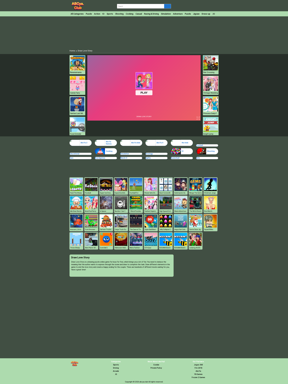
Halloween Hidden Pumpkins (125, 248)
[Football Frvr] (136, 190)
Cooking (129, 14)
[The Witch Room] (195, 209)
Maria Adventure (180, 211)
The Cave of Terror (136, 229)
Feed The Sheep (76, 193)
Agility (148, 158)
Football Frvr (134, 193)
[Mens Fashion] (136, 245)
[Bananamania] (77, 70)
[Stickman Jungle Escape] (210, 190)
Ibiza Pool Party (90, 211)
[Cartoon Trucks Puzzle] (106, 227)
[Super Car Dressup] (106, 190)
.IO (213, 14)
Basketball (175, 158)
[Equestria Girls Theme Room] (121, 190)
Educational (74, 154)
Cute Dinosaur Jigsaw (93, 229)
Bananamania (75, 72)
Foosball (88, 193)
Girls (198, 158)
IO (103, 14)
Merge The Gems (195, 193)
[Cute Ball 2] (106, 245)
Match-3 (123, 158)
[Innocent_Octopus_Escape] (76, 227)
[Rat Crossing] (210, 70)
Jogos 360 (198, 365)
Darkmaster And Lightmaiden (185, 193)
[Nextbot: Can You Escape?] (121, 209)
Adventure (178, 14)
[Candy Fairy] (77, 90)
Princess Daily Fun (210, 113)
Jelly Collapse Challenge (168, 229)
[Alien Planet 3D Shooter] (91, 245)
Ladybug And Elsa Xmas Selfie (200, 248)
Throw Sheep (75, 248)
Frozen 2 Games (198, 377)
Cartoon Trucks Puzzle (108, 229)
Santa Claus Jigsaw (196, 229)
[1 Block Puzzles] (136, 209)
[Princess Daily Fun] (210, 111)
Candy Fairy (75, 93)
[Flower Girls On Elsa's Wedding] (151, 190)
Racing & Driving (151, 14)
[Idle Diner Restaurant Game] (76, 209)
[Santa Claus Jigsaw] (195, 227)
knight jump (208, 134)
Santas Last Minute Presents (77, 113)
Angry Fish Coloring (181, 229)
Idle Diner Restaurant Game (80, 211)
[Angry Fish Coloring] (180, 227)
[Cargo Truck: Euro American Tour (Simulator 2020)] (121, 227)
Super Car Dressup (106, 193)
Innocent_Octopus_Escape (80, 229)
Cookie (156, 365)
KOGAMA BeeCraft (166, 248)
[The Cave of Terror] (136, 227)
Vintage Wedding (210, 93)
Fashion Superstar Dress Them (156, 211)
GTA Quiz (148, 248)
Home (72, 51)
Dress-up (206, 14)
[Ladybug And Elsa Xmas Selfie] (195, 245)
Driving (116, 368)
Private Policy (156, 368)
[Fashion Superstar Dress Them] (151, 209)
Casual (139, 14)
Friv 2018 (198, 368)
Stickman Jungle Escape (213, 193)
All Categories (77, 14)
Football (199, 145)
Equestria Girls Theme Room (125, 193)
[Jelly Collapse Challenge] (166, 227)
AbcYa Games (109, 143)
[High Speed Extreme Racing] (166, 209)
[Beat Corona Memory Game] (166, 190)
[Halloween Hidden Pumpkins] (121, 245)
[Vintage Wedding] (210, 90)
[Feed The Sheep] (76, 190)
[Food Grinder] (77, 131)
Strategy (149, 154)
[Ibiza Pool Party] (91, 209)
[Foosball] (91, 190)
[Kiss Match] (210, 209)
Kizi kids (185, 143)
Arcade (116, 371)
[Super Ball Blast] (151, 227)
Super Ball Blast (150, 229)
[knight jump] (210, 131)
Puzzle (89, 14)
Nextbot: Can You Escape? (124, 211)
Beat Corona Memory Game (169, 193)
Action (97, 14)
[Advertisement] (144, 33)
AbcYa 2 (84, 143)
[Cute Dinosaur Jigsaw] (91, 227)
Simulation (166, 14)
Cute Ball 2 (104, 248)
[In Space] (106, 209)
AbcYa (198, 371)
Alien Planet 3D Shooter (93, 248)
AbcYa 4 (159, 143)
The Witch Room (195, 211)
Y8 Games (198, 374)
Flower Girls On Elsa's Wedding (155, 193)
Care (71, 158)
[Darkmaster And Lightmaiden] (180, 190)
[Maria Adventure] (180, 209)
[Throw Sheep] (76, 245)
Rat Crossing (208, 72)
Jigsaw (196, 14)
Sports (110, 14)
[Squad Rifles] (210, 227)
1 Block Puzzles (135, 211)
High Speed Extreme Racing (169, 211)
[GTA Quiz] (151, 245)
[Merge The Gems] (195, 190)
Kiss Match (208, 211)
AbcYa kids (135, 143)
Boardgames (100, 158)
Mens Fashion (135, 248)
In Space (103, 211)
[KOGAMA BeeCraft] (166, 245)
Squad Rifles (208, 229)
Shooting (119, 14)
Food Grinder (75, 134)
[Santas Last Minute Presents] (77, 111)
